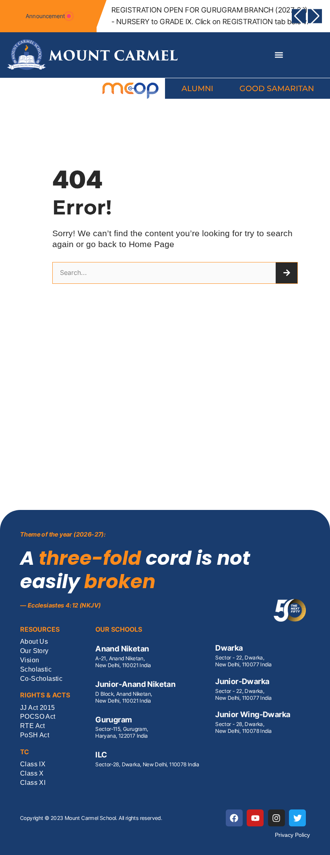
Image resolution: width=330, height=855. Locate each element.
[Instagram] (276, 817)
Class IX (32, 764)
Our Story (34, 651)
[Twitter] (297, 817)
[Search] (286, 272)
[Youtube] (255, 817)
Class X (32, 773)
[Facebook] (234, 817)
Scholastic (36, 669)
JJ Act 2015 (37, 708)
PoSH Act (34, 735)
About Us (34, 642)
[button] (299, 16)
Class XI (32, 783)
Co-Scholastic (41, 679)
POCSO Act (38, 717)
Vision (29, 660)
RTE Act (32, 726)
